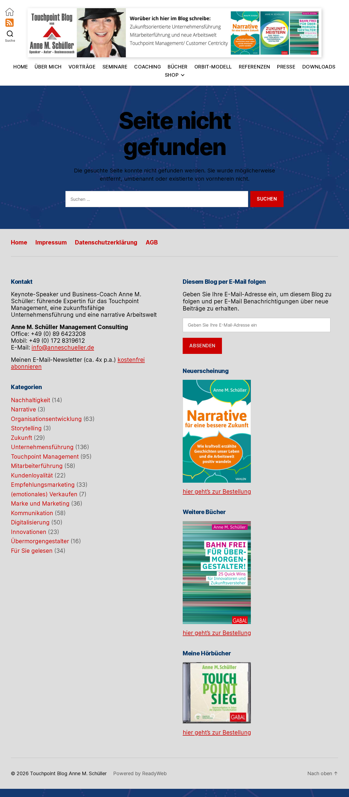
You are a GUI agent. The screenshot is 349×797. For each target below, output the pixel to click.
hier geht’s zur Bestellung (217, 491)
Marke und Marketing (40, 503)
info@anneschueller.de (63, 347)
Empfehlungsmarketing (43, 484)
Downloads (319, 67)
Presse (286, 67)
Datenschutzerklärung (106, 242)
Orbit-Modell (213, 67)
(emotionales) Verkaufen (44, 494)
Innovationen (28, 532)
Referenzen (254, 67)
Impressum (51, 242)
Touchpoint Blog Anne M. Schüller (68, 773)
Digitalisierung (30, 522)
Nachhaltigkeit (30, 400)
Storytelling (26, 428)
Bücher (178, 67)
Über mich (48, 67)
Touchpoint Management (45, 456)
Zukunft (21, 437)
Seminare (115, 67)
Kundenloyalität (32, 475)
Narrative (23, 409)
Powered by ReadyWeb (140, 773)
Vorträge (82, 67)
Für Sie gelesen (32, 550)
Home (20, 67)
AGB (152, 242)
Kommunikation (32, 513)
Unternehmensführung (42, 447)
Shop (172, 75)
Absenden (202, 345)
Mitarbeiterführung (37, 465)
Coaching (147, 67)
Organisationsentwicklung (46, 419)
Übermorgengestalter (40, 541)
